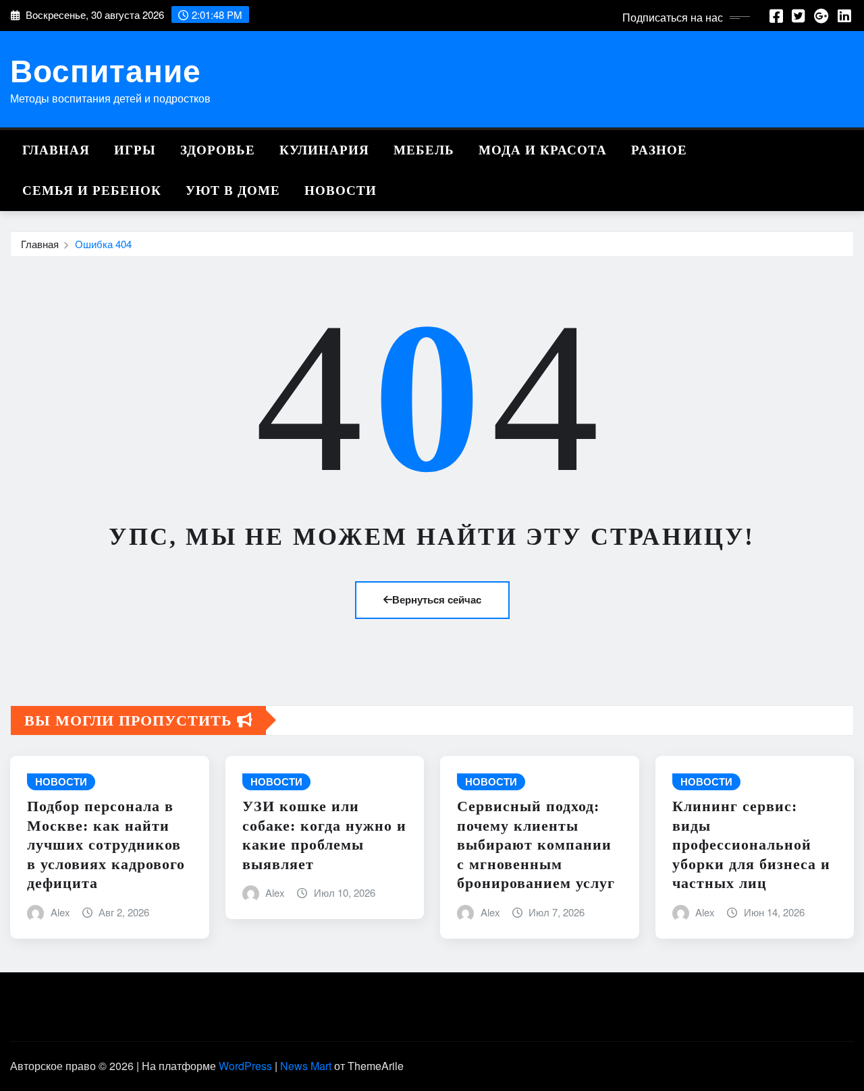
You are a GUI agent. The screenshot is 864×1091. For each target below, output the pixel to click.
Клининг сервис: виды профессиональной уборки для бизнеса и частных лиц (751, 844)
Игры (135, 150)
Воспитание (105, 69)
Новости (340, 190)
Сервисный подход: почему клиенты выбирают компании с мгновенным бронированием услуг (536, 844)
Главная (56, 150)
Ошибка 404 (103, 244)
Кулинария (324, 150)
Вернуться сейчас (436, 599)
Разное (659, 150)
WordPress (245, 1065)
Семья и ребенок (91, 190)
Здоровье (217, 150)
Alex (60, 912)
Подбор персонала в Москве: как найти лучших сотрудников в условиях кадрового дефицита (106, 844)
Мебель (424, 150)
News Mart (305, 1065)
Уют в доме (233, 190)
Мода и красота (543, 150)
